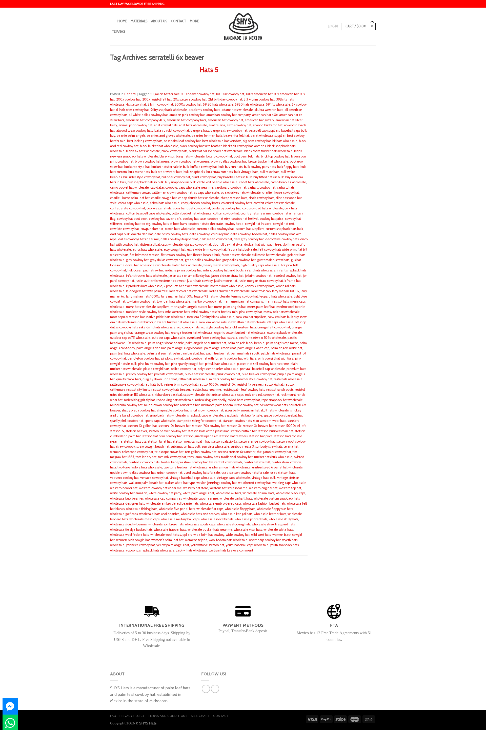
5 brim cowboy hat (160, 104)
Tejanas (118, 31)
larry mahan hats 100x (177, 296)
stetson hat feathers (233, 436)
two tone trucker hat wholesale (186, 467)
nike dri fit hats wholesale (157, 327)
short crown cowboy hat (206, 410)
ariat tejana (217, 125)
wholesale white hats (278, 529)
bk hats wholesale (284, 141)
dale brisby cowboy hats (171, 234)
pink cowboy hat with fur (201, 358)
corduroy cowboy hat (226, 208)
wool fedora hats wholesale (228, 540)
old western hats (244, 327)
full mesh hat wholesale (269, 255)
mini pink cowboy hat (247, 312)
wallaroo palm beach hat (146, 483)
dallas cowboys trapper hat (179, 239)
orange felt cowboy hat (273, 327)
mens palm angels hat (230, 307)
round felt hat (190, 405)
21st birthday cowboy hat (225, 99)
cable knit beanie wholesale (217, 182)
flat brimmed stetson (144, 255)
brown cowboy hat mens (152, 161)
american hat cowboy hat (225, 120)
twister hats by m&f (257, 462)
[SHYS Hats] (243, 26)
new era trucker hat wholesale (175, 322)
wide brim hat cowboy (208, 535)
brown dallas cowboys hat (229, 161)
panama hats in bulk (245, 353)
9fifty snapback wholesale (168, 110)
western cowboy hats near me (160, 488)
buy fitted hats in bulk (268, 177)
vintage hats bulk (264, 478)
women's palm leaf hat (167, 540)
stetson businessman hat (275, 431)
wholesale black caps (290, 493)
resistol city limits (138, 389)
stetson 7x (117, 431)
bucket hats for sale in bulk (170, 167)
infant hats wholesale (260, 270)
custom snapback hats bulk (284, 229)
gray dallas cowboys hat (166, 260)
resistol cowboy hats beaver (170, 389)
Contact (178, 21)
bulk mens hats (139, 172)
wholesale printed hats (251, 519)
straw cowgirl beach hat (152, 446)
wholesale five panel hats (177, 509)
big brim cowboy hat (257, 141)
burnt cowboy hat (204, 177)
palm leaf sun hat (159, 353)
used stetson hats (282, 473)
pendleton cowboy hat (144, 358)
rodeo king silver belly (210, 400)
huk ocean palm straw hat (146, 270)
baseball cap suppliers (264, 130)
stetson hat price (261, 436)
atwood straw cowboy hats (134, 130)
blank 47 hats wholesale (143, 151)
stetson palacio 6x (224, 441)
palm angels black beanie (246, 343)
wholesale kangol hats (236, 514)
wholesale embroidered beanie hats (172, 503)
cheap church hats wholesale (198, 198)
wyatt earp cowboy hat (265, 540)
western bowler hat (123, 488)
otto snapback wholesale (284, 332)
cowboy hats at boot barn (169, 224)
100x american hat (259, 94)
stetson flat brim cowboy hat (162, 436)
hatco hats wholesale (187, 265)
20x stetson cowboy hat (190, 99)
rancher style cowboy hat (254, 379)
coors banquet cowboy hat (191, 208)
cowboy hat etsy (218, 219)
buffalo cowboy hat (203, 167)
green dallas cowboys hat (203, 260)
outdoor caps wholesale (168, 338)
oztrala (232, 338)
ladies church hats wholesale (229, 291)
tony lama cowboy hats (204, 457)
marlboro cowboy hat (206, 301)
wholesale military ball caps (180, 519)
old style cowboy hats (216, 327)
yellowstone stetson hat (207, 545)
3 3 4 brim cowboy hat (259, 99)
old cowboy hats (188, 327)
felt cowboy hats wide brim (277, 249)
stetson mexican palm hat (191, 441)
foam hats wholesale (236, 255)
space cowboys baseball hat (283, 415)
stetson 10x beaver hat (174, 426)
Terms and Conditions (167, 716)
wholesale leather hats (270, 514)
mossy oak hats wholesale (282, 312)
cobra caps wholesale (133, 203)
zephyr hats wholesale (192, 550)
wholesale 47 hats (228, 493)
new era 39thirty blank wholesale (210, 317)
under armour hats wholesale (230, 467)
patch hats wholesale (276, 353)
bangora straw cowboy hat (229, 130)
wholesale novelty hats (217, 519)
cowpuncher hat (151, 229)
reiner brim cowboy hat (180, 384)
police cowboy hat (183, 369)
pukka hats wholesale (200, 374)
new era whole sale (213, 322)
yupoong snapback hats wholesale (150, 550)
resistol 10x (227, 384)
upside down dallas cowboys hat (133, 473)
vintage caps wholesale (233, 478)
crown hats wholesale (180, 229)
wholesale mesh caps (144, 519)
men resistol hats (277, 301)
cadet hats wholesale (254, 182)
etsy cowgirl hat (175, 249)
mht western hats (177, 312)
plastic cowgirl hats (156, 369)
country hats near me (255, 213)
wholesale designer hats (127, 503)
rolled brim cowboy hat (244, 400)
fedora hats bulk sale (242, 249)
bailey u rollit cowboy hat (171, 130)
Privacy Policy (132, 716)
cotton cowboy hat (226, 213)
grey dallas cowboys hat (239, 260)
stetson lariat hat (160, 441)
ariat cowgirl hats (165, 125)
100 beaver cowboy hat (197, 94)
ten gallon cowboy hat (200, 452)
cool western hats (159, 208)
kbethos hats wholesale (226, 286)
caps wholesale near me (196, 187)
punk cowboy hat (228, 374)
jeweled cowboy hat (287, 276)
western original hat (263, 488)
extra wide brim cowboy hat (206, 249)
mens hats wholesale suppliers (147, 307)
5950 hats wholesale (250, 104)
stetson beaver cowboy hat (168, 431)
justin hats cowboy (200, 281)
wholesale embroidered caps (220, 503)
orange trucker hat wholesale (192, 332)
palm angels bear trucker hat (206, 343)
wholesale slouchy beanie (128, 524)
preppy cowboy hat (139, 374)
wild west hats (261, 535)
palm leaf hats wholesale (127, 353)
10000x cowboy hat (230, 94)
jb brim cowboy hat (258, 276)
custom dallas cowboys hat (215, 229)
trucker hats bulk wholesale (273, 457)
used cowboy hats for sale (202, 473)
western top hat (290, 488)
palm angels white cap (253, 348)
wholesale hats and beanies (159, 514)
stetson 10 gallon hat (142, 426)
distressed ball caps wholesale (161, 244)
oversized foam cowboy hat (206, 338)
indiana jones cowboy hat (183, 270)
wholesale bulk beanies (127, 498)
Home (122, 21)
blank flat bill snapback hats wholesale (216, 151)
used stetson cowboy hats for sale (245, 473)
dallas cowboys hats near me (138, 239)
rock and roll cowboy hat (262, 395)
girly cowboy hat (137, 260)
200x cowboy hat (128, 99)
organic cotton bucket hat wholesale (240, 332)
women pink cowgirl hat (133, 540)
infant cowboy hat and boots (223, 270)
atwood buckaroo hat (267, 125)
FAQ (113, 716)
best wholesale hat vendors (221, 141)
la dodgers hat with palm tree (147, 291)
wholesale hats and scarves (200, 514)
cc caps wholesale (206, 192)
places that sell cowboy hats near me (263, 364)
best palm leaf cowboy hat (182, 141)
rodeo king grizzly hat (139, 400)
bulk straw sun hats (219, 172)
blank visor (166, 156)
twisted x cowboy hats (144, 462)
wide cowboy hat (238, 535)
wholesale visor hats (248, 529)
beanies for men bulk (207, 135)
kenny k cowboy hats (259, 286)
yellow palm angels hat (172, 545)
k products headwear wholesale (186, 286)
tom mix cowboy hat (172, 457)
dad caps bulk (120, 234)
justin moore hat (225, 281)
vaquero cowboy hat (124, 478)
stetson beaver (136, 431)
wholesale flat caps (209, 509)
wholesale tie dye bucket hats (131, 529)
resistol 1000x (208, 384)
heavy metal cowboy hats (221, 265)
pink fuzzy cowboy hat (154, 364)
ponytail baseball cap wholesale (262, 369)
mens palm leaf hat (261, 307)
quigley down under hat (160, 379)
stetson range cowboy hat (256, 441)
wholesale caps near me (200, 498)
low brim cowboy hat (141, 301)
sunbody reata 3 (242, 446)
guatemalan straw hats (273, 260)
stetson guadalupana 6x (200, 436)
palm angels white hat (286, 348)
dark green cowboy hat (215, 239)
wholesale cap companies (163, 498)
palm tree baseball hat (189, 353)
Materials (139, 21)
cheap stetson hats (233, 198)
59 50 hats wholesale (218, 104)
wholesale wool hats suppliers (171, 535)
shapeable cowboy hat (173, 410)
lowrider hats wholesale (173, 301)
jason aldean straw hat (227, 276)
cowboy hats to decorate (205, 224)
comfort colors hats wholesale (274, 203)
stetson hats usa (135, 441)
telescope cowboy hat (137, 452)
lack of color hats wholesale (188, 291)
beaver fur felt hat (236, 135)
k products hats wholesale (144, 286)
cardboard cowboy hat (230, 187)
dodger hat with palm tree (262, 244)
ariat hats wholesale (193, 125)
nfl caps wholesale (280, 322)
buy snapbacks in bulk (180, 182)
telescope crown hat (169, 452)
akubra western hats (268, 110)
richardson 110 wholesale (135, 395)
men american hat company (243, 301)
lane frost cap (261, 291)
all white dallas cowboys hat (148, 115)
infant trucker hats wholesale (146, 276)
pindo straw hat (172, 358)
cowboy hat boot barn (132, 219)
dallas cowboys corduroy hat (209, 234)
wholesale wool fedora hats (129, 535)
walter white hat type (180, 483)
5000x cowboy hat (188, 104)
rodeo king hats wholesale (175, 400)
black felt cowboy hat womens (244, 146)
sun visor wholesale (215, 446)
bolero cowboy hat (219, 156)
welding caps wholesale (289, 483)
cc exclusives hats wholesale (241, 192)
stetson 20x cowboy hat (209, 426)
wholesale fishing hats (141, 509)
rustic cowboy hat (246, 405)
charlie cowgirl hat (164, 198)
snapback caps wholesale (205, 415)
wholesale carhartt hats (235, 498)
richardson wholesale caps (225, 395)
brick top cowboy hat (275, 156)
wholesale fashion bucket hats (264, 503)
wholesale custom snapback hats (277, 498)
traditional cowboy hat (237, 457)
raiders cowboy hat (222, 379)
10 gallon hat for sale (165, 94)
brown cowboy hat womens (190, 161)
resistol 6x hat (273, 384)
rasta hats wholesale (288, 379)
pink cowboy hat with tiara (238, 358)
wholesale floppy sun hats (275, 509)
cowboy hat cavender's (165, 219)
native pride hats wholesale (166, 317)
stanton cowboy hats (237, 421)
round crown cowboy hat (161, 405)
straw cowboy (125, 446)
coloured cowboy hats (236, 203)
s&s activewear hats (274, 405)
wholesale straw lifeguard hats (273, 524)
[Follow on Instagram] (215, 689)
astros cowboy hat (239, 125)
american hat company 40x (145, 120)
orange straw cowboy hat (152, 332)
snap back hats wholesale (168, 415)
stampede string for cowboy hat (199, 421)
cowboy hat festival (244, 219)
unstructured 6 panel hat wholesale (277, 467)
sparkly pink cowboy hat (126, 421)
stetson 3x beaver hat (258, 426)
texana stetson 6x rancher (236, 452)
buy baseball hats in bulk (234, 177)
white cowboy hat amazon (128, 493)
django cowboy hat (197, 244)
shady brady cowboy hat (139, 410)
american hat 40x (265, 115)
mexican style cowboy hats (145, 312)
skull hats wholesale (275, 410)
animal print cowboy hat (135, 125)
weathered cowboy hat (254, 483)
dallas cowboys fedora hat (248, 234)
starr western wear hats (269, 421)
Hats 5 (208, 70)
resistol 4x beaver (249, 384)
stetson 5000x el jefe (291, 426)
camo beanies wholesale (288, 182)
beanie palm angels (131, 135)
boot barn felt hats (246, 156)
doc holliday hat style (227, 244)
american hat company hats (186, 120)
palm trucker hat (217, 353)
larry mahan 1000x (285, 291)
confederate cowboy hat (127, 208)
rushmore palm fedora (217, 405)
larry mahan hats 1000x (143, 296)
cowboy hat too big (137, 224)
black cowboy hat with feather (201, 146)
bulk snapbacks (194, 172)
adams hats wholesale (237, 110)
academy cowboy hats (204, 110)
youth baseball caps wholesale (247, 545)
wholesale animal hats (258, 493)
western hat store (195, 488)
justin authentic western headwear (161, 281)
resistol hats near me (206, 389)
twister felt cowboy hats (225, 462)
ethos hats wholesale (147, 249)
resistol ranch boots (279, 389)
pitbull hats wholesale (220, 364)
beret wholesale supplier (268, 135)
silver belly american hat (242, 410)
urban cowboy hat (169, 473)
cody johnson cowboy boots (200, 203)
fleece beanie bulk (206, 255)
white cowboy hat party (165, 493)
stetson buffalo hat (243, 431)
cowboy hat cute (194, 219)
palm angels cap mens (282, 343)
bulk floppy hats (288, 167)
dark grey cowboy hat (249, 239)
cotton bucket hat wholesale (192, 213)
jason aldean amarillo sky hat (189, 276)
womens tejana (196, 540)
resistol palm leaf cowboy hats (244, 389)
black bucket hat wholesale (159, 146)
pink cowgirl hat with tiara (276, 358)
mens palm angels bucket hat (192, 307)
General (130, 94)
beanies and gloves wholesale (168, 135)
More (194, 21)
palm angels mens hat (220, 348)
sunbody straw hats (268, 446)
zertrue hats (217, 550)
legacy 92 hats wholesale (212, 296)
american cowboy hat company (228, 115)
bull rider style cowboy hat (141, 177)
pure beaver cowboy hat (259, 374)
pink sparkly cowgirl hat (187, 364)
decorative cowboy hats (282, 239)
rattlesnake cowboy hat (126, 384)
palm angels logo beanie (185, 348)
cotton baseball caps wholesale (148, 213)
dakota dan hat (142, 234)
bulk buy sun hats (230, 167)
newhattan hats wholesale (247, 322)
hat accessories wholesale (152, 265)
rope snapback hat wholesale (282, 400)
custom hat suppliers (249, 229)
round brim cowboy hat (126, 405)
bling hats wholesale (190, 156)
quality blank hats (128, 379)
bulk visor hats (269, 172)
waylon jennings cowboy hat (216, 483)
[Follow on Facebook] (206, 689)
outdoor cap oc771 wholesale (130, 338)
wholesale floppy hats (240, 509)
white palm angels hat (198, 493)
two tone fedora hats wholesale (139, 467)
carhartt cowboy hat (261, 187)
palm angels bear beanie (166, 343)
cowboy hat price (272, 219)
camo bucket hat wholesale (129, 187)
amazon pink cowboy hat (187, 115)
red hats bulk (154, 384)
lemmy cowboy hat (244, 296)
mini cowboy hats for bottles (211, 312)
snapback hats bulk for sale (243, 415)
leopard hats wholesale (275, 296)
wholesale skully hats (283, 519)
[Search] (112, 21)
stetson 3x (234, 426)
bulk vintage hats (246, 172)
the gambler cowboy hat (274, 452)
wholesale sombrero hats (166, 524)
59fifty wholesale (278, 104)
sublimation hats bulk (185, 446)
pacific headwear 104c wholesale (262, 338)
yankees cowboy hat (140, 545)
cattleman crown (138, 192)
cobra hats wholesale (164, 203)
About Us (159, 21)
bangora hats (200, 130)
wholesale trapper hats (170, 529)
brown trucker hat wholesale (268, 161)
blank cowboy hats (174, 151)
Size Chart (200, 716)
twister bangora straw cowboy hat (184, 462)
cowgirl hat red (283, 224)
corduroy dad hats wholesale (262, 208)
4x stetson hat (136, 104)
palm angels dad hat (151, 348)
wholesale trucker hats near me (210, 529)
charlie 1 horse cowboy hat (280, 192)
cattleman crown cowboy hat (172, 192)
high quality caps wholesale (260, 265)
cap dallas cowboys (163, 187)
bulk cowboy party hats (260, 167)
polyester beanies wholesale (218, 369)
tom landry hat (146, 457)
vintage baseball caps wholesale (192, 478)
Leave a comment (240, 550)
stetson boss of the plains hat (208, 431)
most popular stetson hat (127, 317)
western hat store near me (229, 488)
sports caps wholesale (160, 421)
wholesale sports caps (200, 524)
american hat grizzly (259, 120)
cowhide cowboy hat (124, 229)
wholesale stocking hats (233, 524)
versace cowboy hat (154, 478)
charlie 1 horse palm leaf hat (130, 198)
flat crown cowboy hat (176, 255)
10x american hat (286, 94)
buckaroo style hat (137, 167)
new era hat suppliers (251, 317)
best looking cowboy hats (144, 141)
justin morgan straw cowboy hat (261, 281)
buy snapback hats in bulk (146, 182)
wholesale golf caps (124, 514)
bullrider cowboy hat (175, 177)
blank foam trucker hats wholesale (268, 151)
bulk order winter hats (166, 172)
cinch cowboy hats (261, 198)
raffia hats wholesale (193, 379)
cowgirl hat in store (258, 224)
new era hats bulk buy (283, 317)
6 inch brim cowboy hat (132, 110)
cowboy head (234, 224)
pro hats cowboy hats (168, 374)
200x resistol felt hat (157, 99)
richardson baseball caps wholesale (180, 395)
